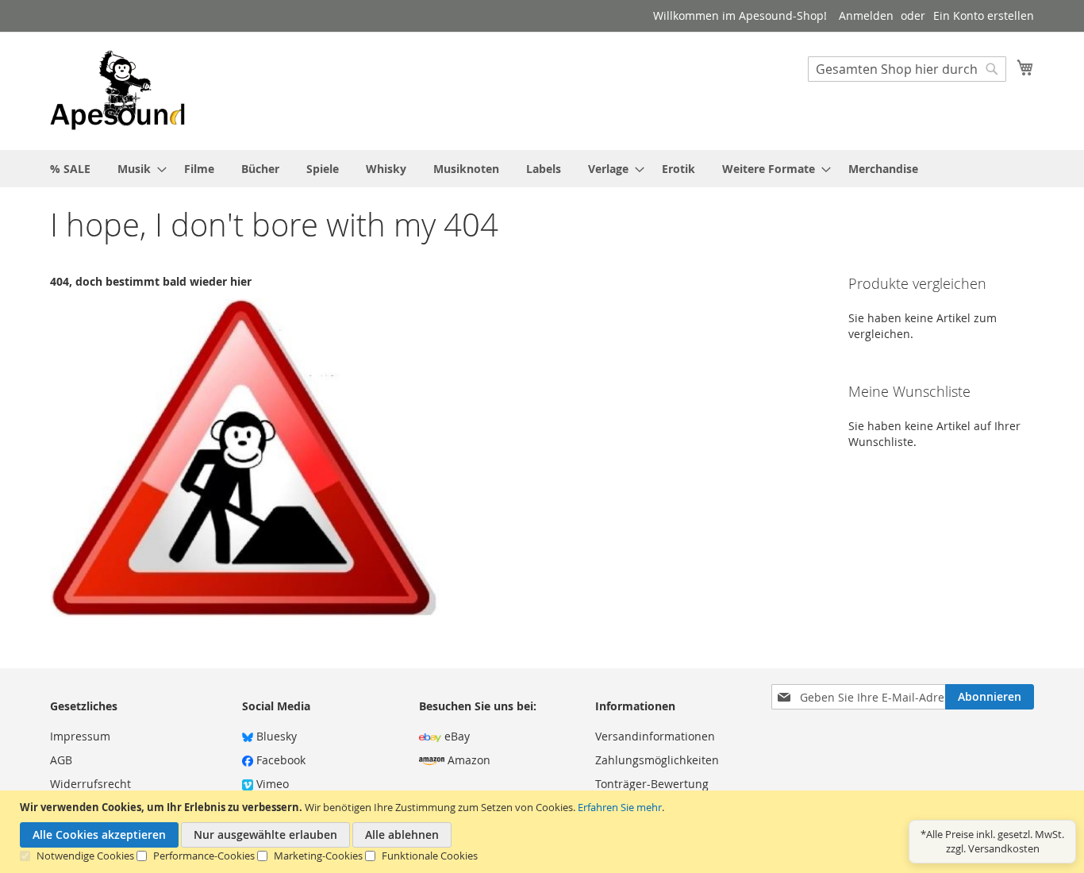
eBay (455, 736)
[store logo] (117, 90)
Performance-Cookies (204, 855)
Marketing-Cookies (318, 855)
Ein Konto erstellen (983, 15)
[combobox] (907, 69)
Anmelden (866, 15)
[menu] (542, 168)
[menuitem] (70, 168)
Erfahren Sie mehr (620, 807)
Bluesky (275, 736)
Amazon (467, 759)
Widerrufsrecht (90, 783)
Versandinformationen (655, 736)
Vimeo (271, 783)
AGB (61, 759)
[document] (544, 831)
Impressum (80, 736)
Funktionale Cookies (430, 855)
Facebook (279, 759)
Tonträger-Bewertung (652, 783)
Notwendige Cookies (85, 855)
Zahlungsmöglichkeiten (657, 759)
